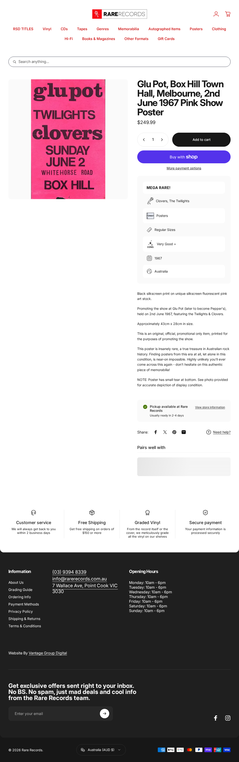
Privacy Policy (20, 611)
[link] (85, 588)
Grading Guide (20, 589)
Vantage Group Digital (48, 653)
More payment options (184, 168)
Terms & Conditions (24, 626)
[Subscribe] (104, 713)
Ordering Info (19, 597)
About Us (16, 582)
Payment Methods (23, 604)
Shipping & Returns (24, 618)
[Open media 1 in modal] (68, 139)
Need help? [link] (222, 432)
